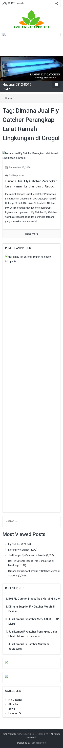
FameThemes (38, 742)
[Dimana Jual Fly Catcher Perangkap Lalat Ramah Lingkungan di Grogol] (31, 155)
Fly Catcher (14, 544)
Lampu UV (14, 713)
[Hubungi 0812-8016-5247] (31, 68)
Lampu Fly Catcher (18, 549)
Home (8, 98)
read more (31, 233)
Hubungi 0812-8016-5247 (36, 734)
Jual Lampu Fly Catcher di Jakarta (27, 555)
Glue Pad (13, 704)
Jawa (11, 708)
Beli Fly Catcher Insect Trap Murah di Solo (34, 598)
